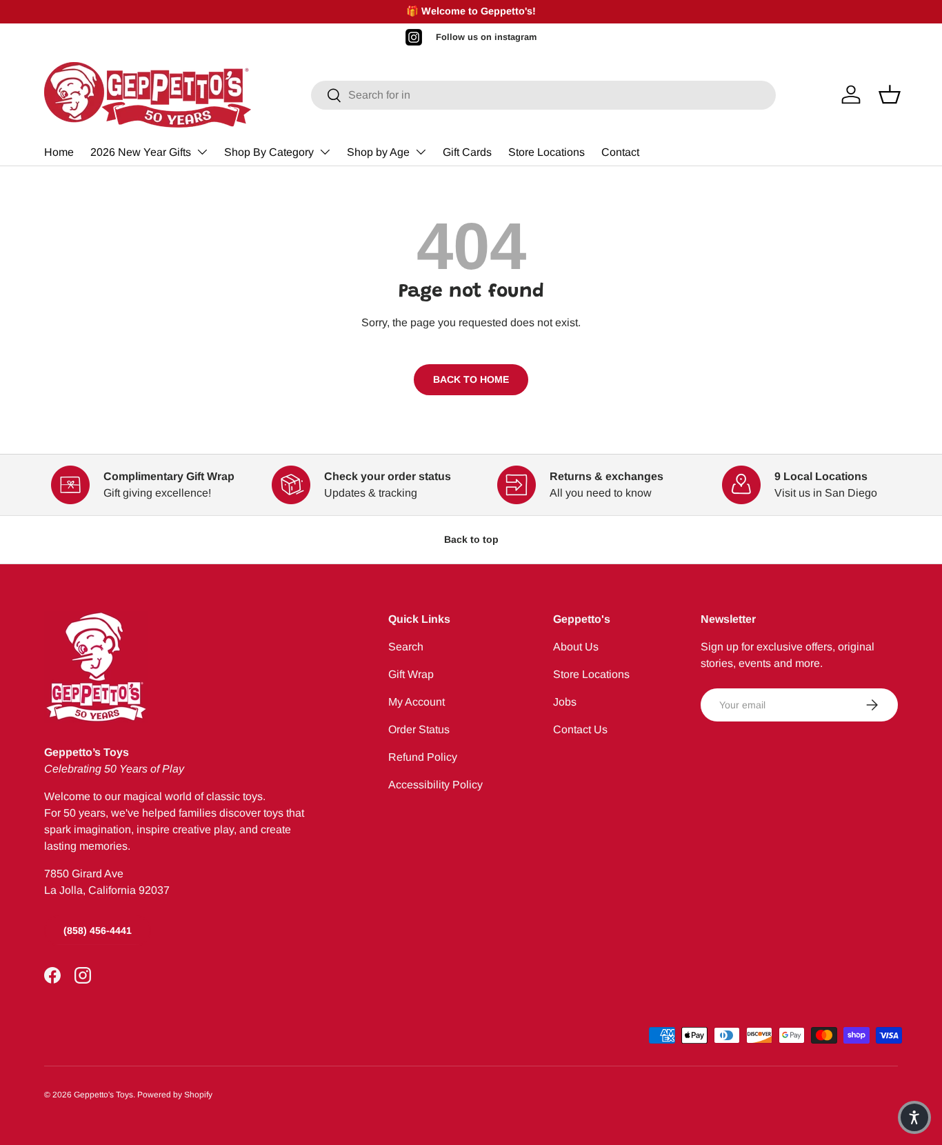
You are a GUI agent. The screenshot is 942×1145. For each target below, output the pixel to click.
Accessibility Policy (435, 784)
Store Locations (546, 152)
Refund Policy (422, 757)
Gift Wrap (411, 674)
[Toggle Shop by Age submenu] (420, 151)
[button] (914, 1117)
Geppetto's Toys (103, 1094)
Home (59, 152)
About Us (576, 647)
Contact (620, 152)
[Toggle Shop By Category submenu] (325, 151)
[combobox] (543, 95)
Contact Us (580, 729)
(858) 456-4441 (97, 930)
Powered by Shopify (174, 1094)
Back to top (471, 539)
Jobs (565, 702)
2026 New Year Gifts (140, 152)
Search (405, 647)
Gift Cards (467, 152)
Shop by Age (378, 152)
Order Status (419, 729)
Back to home (471, 379)
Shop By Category (269, 152)
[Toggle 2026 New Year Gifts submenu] (202, 151)
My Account (416, 702)
